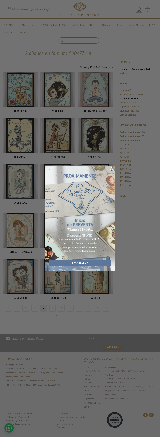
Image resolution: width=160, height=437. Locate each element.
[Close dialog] (112, 169)
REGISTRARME (80, 263)
